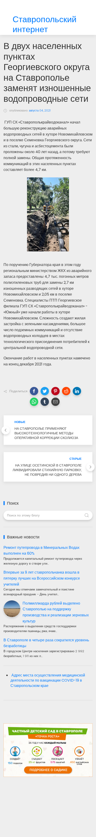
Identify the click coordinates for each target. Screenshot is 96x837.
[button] (34, 391)
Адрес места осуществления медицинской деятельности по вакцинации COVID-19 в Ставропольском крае (47, 681)
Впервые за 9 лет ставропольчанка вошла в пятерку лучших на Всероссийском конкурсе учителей (41, 578)
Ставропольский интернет (44, 24)
